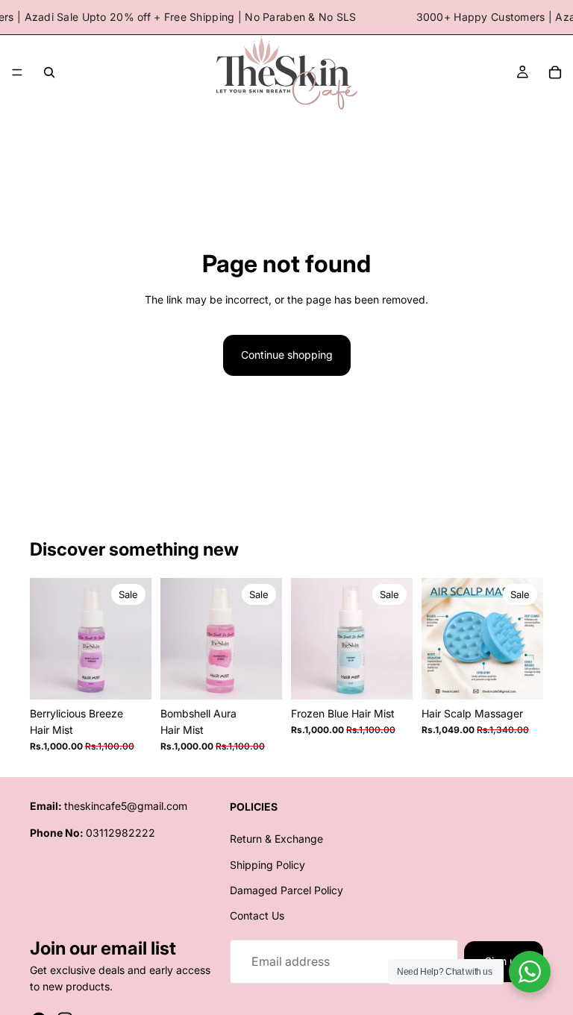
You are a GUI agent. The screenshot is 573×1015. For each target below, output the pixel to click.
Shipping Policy (267, 864)
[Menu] (17, 73)
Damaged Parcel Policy (286, 890)
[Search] (49, 72)
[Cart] (555, 72)
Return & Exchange (276, 839)
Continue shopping (287, 354)
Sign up (503, 961)
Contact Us (257, 916)
